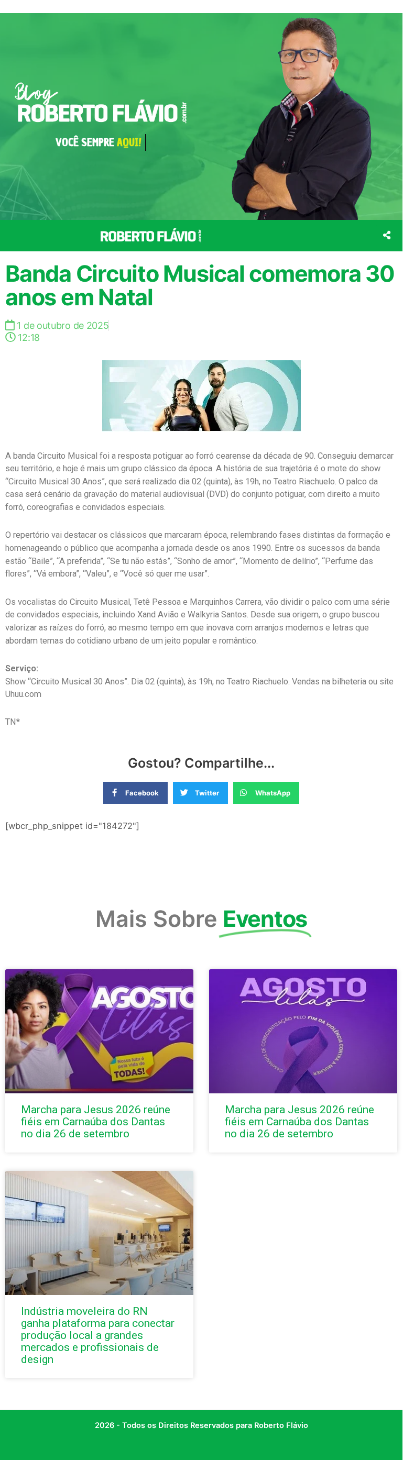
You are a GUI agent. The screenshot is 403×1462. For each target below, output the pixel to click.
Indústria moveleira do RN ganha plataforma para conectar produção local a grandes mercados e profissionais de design (98, 1335)
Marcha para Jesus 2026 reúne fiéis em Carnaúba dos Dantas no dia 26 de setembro (95, 1121)
